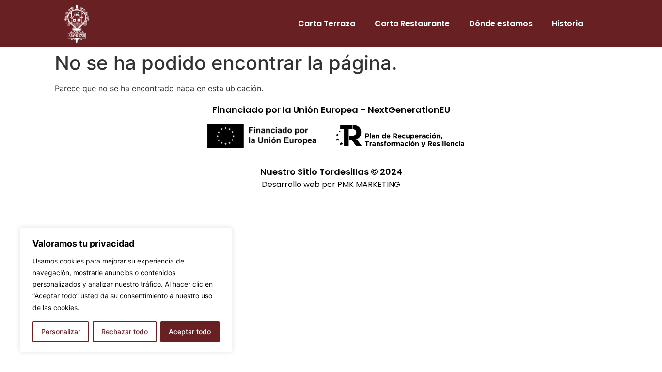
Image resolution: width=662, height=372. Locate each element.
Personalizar (60, 331)
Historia (567, 23)
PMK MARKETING (368, 184)
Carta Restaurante (412, 23)
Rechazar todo (124, 331)
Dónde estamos (501, 23)
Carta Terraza (326, 23)
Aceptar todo (190, 331)
